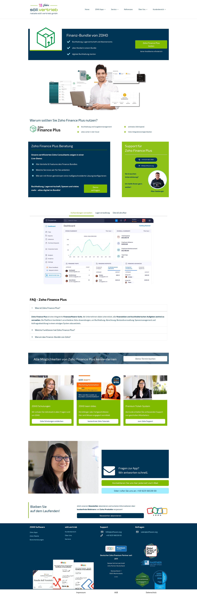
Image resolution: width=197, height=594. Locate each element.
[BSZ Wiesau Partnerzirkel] (151, 562)
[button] (98, 307)
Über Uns (68, 535)
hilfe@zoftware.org (114, 532)
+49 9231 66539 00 (114, 535)
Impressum (81, 592)
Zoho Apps (34, 532)
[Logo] (44, 9)
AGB (116, 592)
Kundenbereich (70, 532)
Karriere (68, 539)
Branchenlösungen (37, 540)
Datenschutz (151, 592)
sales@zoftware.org (149, 532)
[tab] (81, 213)
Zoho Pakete (34, 536)
